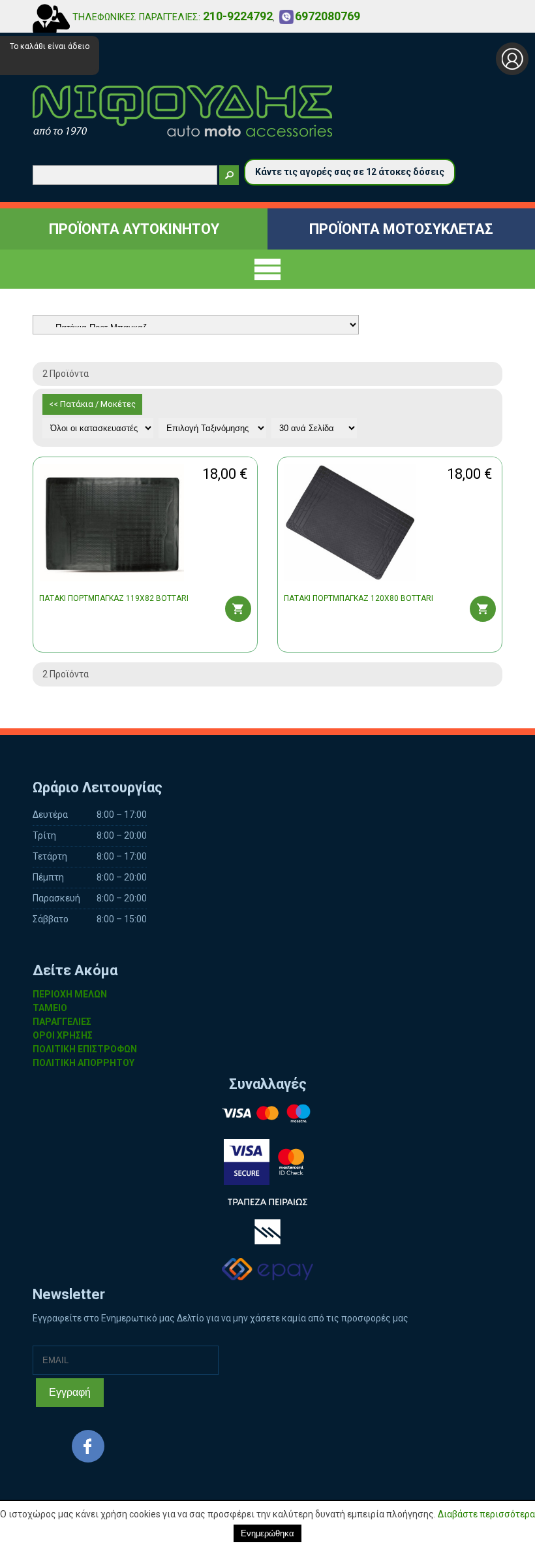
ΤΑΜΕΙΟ (50, 1008)
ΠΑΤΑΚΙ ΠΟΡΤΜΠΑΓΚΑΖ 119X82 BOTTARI (114, 598)
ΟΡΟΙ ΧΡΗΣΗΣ (63, 1035)
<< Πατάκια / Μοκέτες (92, 404)
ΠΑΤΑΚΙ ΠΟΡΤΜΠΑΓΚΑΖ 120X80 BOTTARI (358, 598)
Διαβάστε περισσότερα (486, 1514)
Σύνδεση (512, 58)
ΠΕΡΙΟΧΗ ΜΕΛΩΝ (70, 994)
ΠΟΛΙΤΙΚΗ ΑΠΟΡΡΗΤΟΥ (83, 1063)
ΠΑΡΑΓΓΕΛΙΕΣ (62, 1021)
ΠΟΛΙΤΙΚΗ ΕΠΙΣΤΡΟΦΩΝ (85, 1049)
